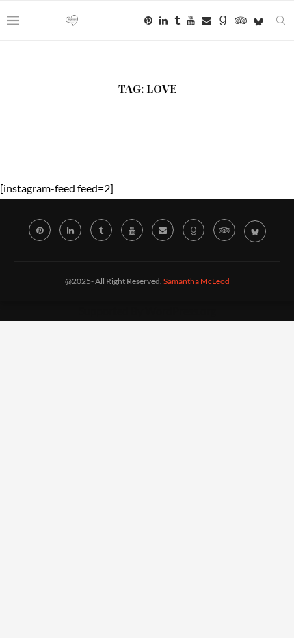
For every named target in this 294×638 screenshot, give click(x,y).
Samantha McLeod (196, 281)
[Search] (280, 20)
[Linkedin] (163, 20)
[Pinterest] (148, 20)
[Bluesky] (258, 20)
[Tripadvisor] (241, 20)
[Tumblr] (177, 20)
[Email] (206, 20)
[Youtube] (191, 20)
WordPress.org (180, 310)
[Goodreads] (223, 20)
